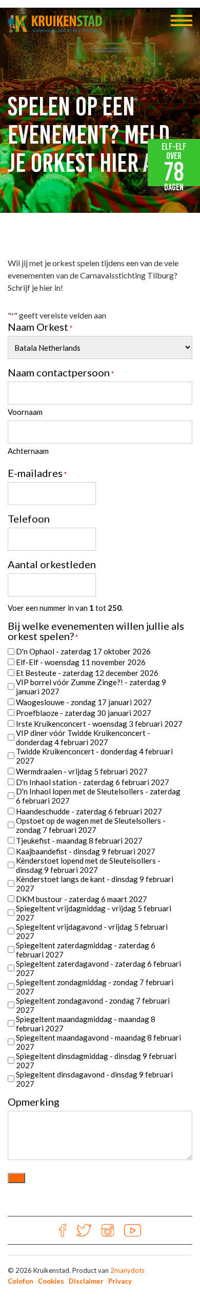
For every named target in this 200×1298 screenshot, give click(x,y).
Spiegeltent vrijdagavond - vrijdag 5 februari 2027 (92, 931)
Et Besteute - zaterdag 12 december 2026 (87, 672)
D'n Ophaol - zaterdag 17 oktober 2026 (83, 651)
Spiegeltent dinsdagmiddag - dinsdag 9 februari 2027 (96, 1060)
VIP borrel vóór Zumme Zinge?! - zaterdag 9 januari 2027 (91, 686)
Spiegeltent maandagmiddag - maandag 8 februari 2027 (85, 1023)
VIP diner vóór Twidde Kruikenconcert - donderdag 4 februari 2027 (83, 737)
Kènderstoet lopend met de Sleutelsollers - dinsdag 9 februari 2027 (88, 865)
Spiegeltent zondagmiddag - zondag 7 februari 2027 (94, 986)
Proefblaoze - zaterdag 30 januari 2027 (83, 712)
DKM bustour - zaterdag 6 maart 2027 (81, 899)
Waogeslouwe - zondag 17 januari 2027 (84, 702)
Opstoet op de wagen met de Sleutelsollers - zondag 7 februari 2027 (91, 825)
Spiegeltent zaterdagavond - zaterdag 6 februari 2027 (98, 968)
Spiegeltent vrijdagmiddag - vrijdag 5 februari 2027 (93, 913)
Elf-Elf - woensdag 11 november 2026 (81, 662)
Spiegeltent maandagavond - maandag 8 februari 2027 (98, 1042)
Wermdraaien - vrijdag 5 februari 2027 (82, 771)
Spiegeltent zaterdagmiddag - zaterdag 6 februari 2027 (85, 950)
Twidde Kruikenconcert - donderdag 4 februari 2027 (94, 756)
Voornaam (25, 411)
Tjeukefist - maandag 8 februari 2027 (79, 840)
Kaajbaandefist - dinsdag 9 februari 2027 (85, 851)
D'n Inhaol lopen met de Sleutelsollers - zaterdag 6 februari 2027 (98, 796)
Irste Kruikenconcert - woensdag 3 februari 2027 (99, 723)
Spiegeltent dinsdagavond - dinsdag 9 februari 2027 (94, 1079)
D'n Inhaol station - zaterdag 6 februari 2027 (92, 782)
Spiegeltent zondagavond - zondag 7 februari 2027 (93, 1005)
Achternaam (28, 450)
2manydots (127, 1270)
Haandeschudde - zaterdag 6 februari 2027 (89, 811)
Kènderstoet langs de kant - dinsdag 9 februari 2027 (94, 883)
